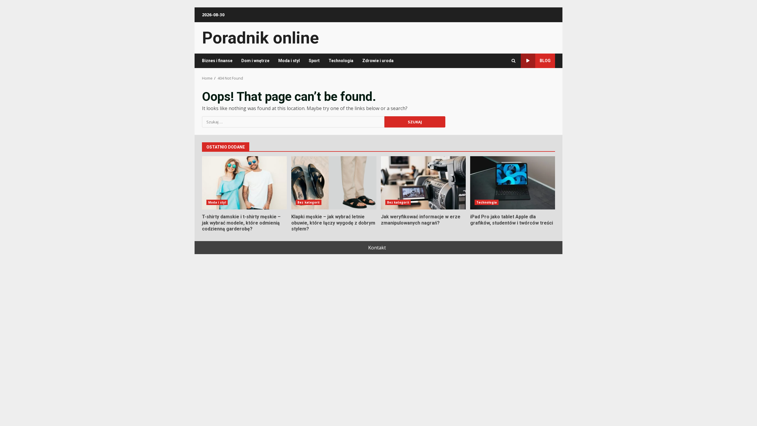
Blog (545, 60)
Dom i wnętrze (255, 60)
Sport (314, 60)
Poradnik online (260, 38)
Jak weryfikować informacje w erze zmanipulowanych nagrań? (423, 182)
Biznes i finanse (217, 60)
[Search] (513, 61)
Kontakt (377, 247)
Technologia (341, 60)
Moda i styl (289, 60)
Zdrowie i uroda (378, 60)
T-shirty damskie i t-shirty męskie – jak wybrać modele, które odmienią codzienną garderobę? (244, 182)
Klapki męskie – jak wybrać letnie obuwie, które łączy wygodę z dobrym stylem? (333, 182)
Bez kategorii (308, 202)
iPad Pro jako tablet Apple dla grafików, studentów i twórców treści (512, 182)
